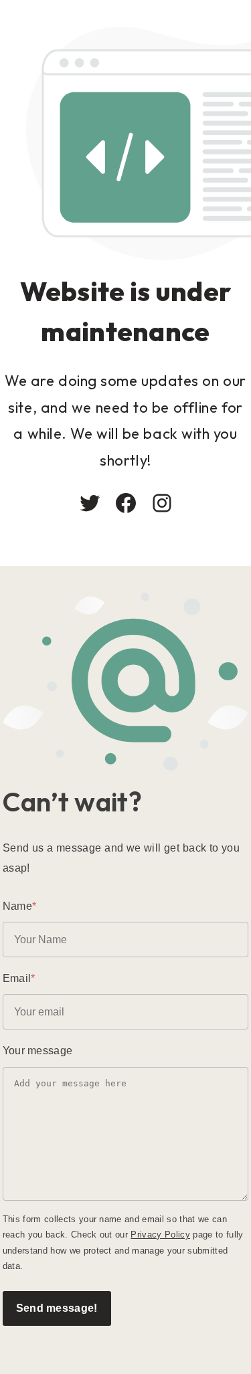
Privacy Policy (160, 1235)
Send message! (57, 1308)
